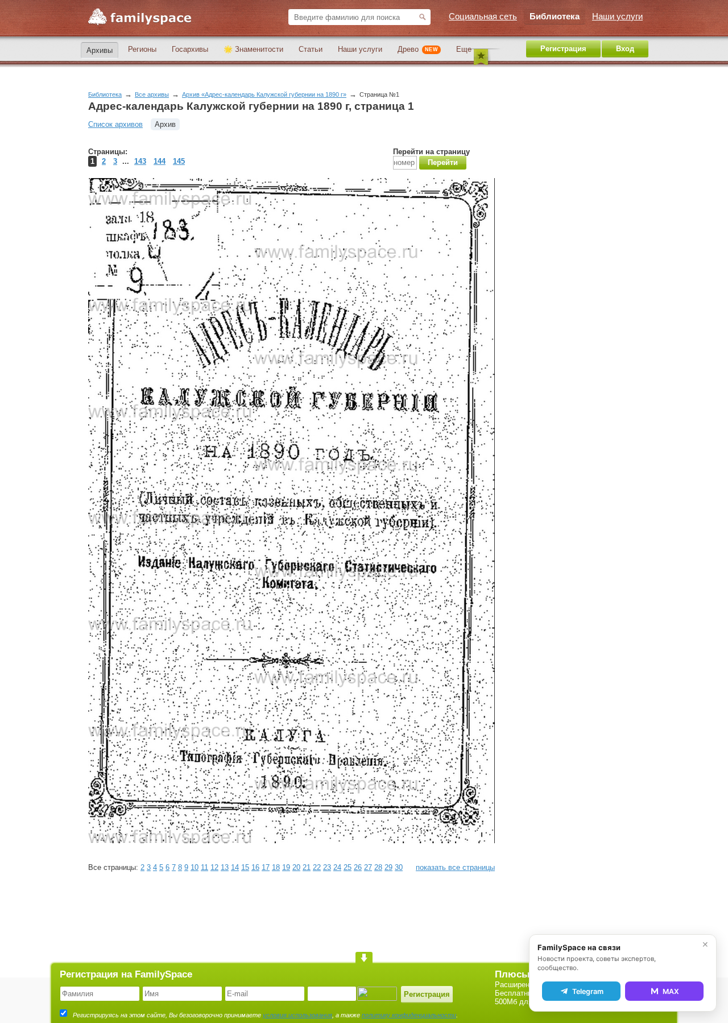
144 (160, 161)
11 (204, 867)
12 (214, 867)
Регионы (142, 49)
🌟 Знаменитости (253, 49)
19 (286, 867)
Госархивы (190, 49)
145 (179, 161)
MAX (671, 991)
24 (337, 867)
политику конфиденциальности (409, 1015)
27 (368, 867)
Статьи (310, 49)
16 (255, 867)
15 (245, 867)
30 (399, 867)
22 (317, 867)
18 (276, 867)
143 (140, 161)
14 (235, 867)
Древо (418, 49)
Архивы (99, 50)
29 (388, 867)
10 (194, 867)
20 (296, 867)
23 (327, 867)
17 (266, 867)
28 (378, 867)
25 (347, 867)
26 (358, 867)
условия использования (297, 1015)
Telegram (587, 991)
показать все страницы (455, 867)
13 (225, 867)
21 (307, 867)
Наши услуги (360, 49)
